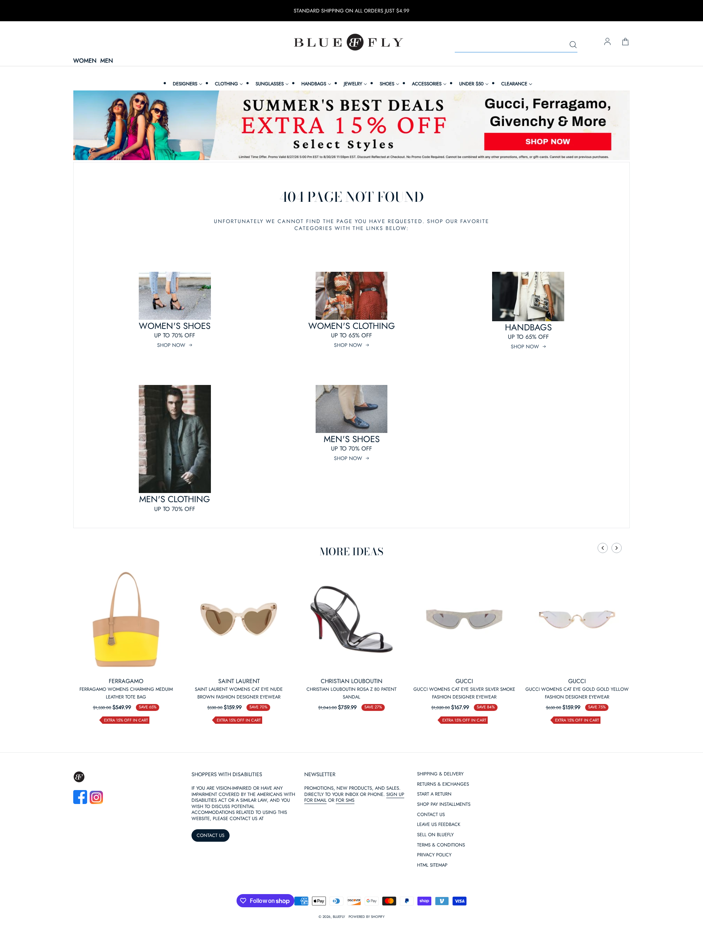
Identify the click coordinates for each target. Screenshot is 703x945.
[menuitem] (186, 84)
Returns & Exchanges (443, 784)
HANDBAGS (528, 327)
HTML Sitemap (432, 865)
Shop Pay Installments (443, 804)
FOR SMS (345, 800)
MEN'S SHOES (352, 439)
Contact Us (431, 815)
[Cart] (625, 42)
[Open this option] (126, 619)
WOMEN (84, 61)
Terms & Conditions (441, 845)
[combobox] (516, 45)
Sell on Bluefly (435, 835)
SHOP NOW (171, 345)
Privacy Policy (434, 855)
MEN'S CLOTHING (174, 499)
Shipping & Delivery (440, 774)
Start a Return (434, 794)
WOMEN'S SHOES (175, 325)
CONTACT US (210, 835)
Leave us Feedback (438, 825)
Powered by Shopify (366, 916)
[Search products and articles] (573, 45)
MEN (106, 61)
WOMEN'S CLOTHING (351, 325)
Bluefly (339, 916)
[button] (602, 548)
